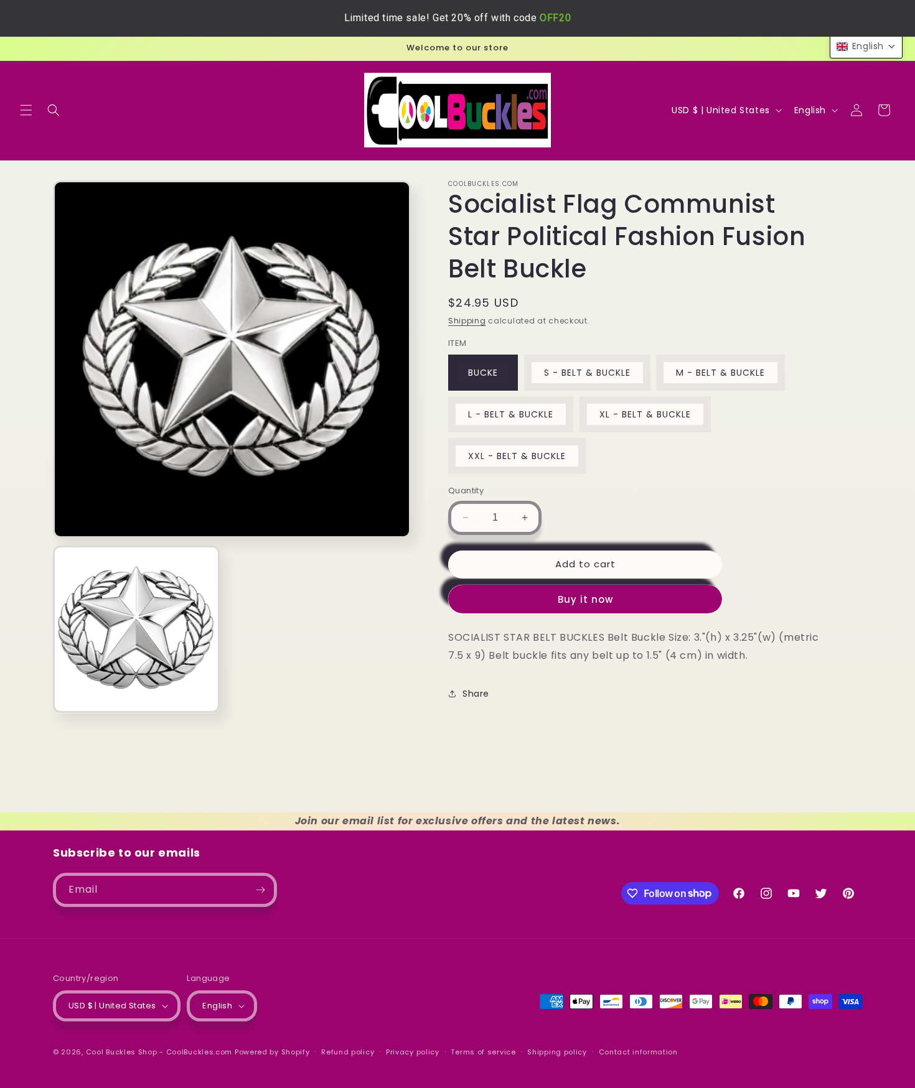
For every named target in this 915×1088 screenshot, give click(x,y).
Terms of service (483, 1052)
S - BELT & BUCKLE (587, 372)
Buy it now (585, 598)
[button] (26, 110)
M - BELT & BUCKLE (720, 372)
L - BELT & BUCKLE (510, 414)
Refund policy (347, 1052)
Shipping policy (557, 1052)
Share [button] (475, 693)
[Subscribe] (260, 890)
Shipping (467, 320)
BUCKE (483, 372)
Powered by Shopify (272, 1052)
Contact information (638, 1052)
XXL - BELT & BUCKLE (517, 456)
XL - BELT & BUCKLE (645, 414)
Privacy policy (412, 1052)
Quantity (466, 490)
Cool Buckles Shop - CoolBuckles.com (159, 1052)
